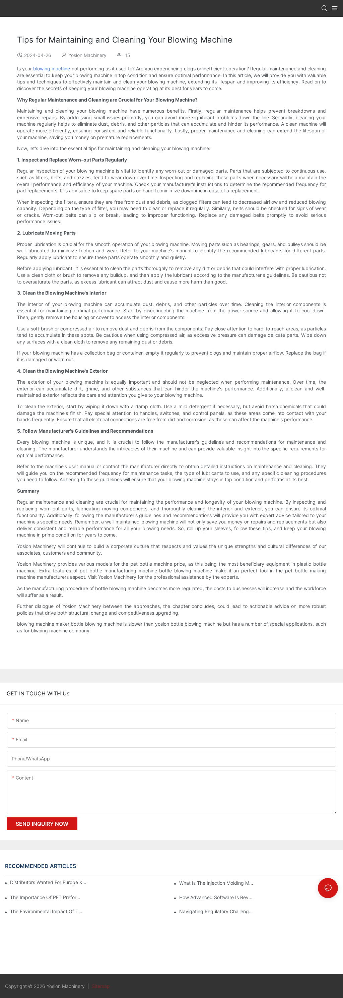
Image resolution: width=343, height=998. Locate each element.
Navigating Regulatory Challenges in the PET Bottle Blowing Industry (216, 911)
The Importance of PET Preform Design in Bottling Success (47, 897)
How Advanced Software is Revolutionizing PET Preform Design (216, 897)
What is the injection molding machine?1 (216, 883)
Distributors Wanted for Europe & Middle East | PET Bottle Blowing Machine (50, 882)
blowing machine (51, 68)
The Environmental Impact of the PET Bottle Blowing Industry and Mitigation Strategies (47, 911)
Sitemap (100, 986)
